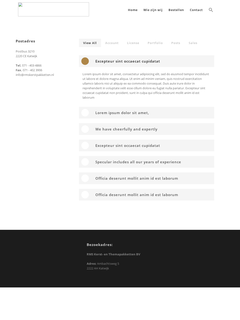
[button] (211, 10)
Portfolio (155, 43)
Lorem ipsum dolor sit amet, (122, 112)
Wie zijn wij (153, 10)
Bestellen (176, 10)
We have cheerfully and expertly (126, 129)
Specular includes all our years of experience (138, 162)
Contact (196, 10)
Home (133, 10)
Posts (175, 43)
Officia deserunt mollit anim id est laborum (136, 178)
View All (90, 43)
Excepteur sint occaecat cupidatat (127, 61)
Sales (193, 43)
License (133, 43)
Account (112, 43)
